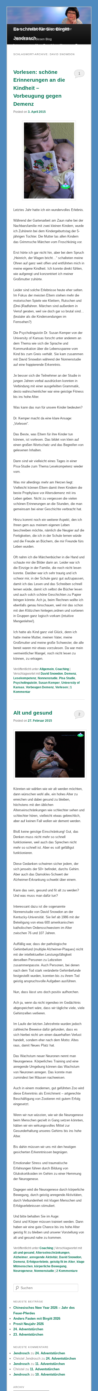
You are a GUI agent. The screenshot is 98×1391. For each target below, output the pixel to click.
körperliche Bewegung (50, 1266)
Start (18, 29)
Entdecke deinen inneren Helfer (50, 29)
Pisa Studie (67, 678)
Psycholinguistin (25, 682)
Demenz (70, 673)
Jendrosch (21, 1353)
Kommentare (67, 1271)
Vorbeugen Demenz (40, 687)
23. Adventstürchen (28, 1334)
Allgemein (46, 669)
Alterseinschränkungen (52, 1252)
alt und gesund (23, 1252)
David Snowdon (52, 673)
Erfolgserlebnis (37, 1262)
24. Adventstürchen (28, 1329)
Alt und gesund (32, 713)
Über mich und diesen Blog (33, 39)
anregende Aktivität (43, 1257)
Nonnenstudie (48, 678)
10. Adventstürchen (50, 1374)
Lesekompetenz (24, 678)
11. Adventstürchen (50, 1364)
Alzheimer (20, 1257)
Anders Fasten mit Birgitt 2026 (36, 1318)
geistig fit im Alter (62, 1262)
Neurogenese (23, 1271)
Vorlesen (61, 687)
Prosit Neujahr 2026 (28, 1324)
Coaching (62, 669)
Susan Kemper (49, 682)
